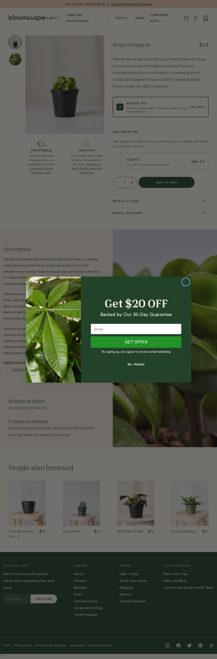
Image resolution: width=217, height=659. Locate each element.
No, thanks (136, 364)
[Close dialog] (185, 282)
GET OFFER (136, 342)
